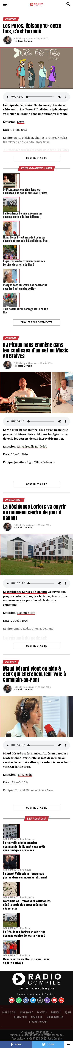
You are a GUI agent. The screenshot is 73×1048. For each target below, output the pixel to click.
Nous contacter (55, 1017)
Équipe (68, 1012)
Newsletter (37, 1017)
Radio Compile (25, 41)
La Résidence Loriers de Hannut (25, 592)
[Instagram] (40, 1000)
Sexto (20, 122)
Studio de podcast (38, 1021)
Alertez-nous (20, 1017)
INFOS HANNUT (26, 1012)
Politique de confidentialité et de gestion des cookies (36, 1035)
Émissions (56, 1012)
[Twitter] (33, 1000)
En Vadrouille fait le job (32, 446)
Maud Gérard (12, 753)
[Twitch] (47, 1000)
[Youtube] (54, 1000)
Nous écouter (9, 1012)
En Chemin (25, 775)
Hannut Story (26, 613)
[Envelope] (12, 1000)
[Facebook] (26, 1000)
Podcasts (42, 1012)
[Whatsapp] (19, 1000)
